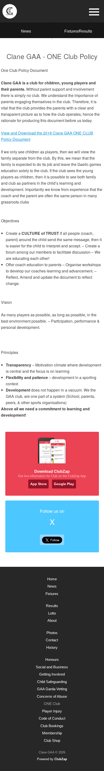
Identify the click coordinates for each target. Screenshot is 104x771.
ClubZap (60, 759)
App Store (38, 484)
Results (52, 606)
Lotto (52, 613)
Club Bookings (51, 726)
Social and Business (52, 667)
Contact (52, 640)
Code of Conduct (52, 718)
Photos (52, 633)
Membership (52, 733)
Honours (52, 659)
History (52, 647)
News (26, 31)
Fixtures (51, 594)
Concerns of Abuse (52, 696)
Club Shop (52, 740)
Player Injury (52, 711)
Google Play (64, 484)
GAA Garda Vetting (52, 689)
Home (52, 579)
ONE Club (52, 704)
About (52, 620)
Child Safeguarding (52, 682)
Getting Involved (52, 674)
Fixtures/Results (78, 31)
